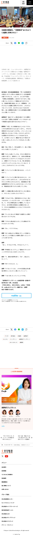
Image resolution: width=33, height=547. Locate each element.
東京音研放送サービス (7, 510)
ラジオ (6, 336)
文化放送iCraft (6, 514)
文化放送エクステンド (7, 521)
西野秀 (21, 342)
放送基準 (4, 478)
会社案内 (4, 467)
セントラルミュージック (8, 503)
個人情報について (6, 485)
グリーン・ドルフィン (7, 525)
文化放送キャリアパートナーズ (10, 506)
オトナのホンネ (13, 342)
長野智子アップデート (24, 339)
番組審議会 (4, 482)
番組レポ (5, 37)
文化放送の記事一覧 (8, 444)
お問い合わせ (5, 489)
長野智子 (26, 336)
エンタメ (5, 339)
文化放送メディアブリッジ (8, 517)
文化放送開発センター (7, 499)
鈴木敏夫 (13, 336)
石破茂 (19, 336)
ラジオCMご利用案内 (7, 474)
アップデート (13, 339)
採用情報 (4, 471)
